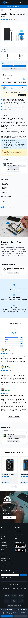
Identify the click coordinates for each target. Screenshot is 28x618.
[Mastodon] (17, 588)
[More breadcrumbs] (2, 10)
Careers (3, 536)
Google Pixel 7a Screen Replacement (15, 268)
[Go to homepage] (7, 2)
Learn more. (11, 88)
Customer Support (5, 532)
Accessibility (4, 545)
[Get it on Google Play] (20, 550)
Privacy (2, 549)
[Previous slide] (12, 486)
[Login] (26, 2)
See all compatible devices (7, 175)
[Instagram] (11, 588)
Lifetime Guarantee (5, 556)
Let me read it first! (6, 577)
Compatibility (4, 159)
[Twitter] (9, 588)
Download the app (20, 542)
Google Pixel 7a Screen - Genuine (11, 9)
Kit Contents (4, 201)
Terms (2, 551)
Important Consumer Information (6, 561)
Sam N (6, 389)
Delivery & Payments (5, 558)
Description (4, 115)
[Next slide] (15, 486)
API (2, 538)
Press (16, 536)
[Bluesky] (19, 588)
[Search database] (20, 2)
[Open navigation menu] (1, 2)
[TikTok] (3, 588)
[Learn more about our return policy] (11, 109)
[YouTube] (14, 588)
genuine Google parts (12, 128)
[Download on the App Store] (20, 546)
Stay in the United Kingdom (14, 68)
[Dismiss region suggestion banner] (26, 609)
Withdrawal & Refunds (6, 553)
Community (17, 529)
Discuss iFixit (4, 534)
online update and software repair (17, 130)
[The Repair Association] (25, 588)
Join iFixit (22, 95)
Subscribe (23, 575)
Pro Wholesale (18, 532)
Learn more (9, 517)
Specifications (4, 179)
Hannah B (7, 366)
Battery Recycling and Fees (7, 563)
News (16, 538)
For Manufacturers (19, 534)
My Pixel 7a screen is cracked (9, 82)
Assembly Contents (6, 196)
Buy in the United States (14, 65)
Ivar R (6, 349)
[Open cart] (23, 2)
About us (3, 529)
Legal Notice (4, 547)
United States (6, 616)
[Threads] (22, 588)
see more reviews (14, 416)
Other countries (20, 616)
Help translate (13, 584)
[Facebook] (6, 588)
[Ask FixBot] (24, 79)
